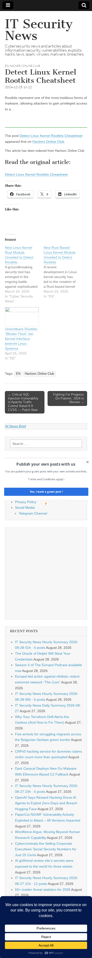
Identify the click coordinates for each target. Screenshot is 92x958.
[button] (45, 464)
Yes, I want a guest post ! (46, 492)
